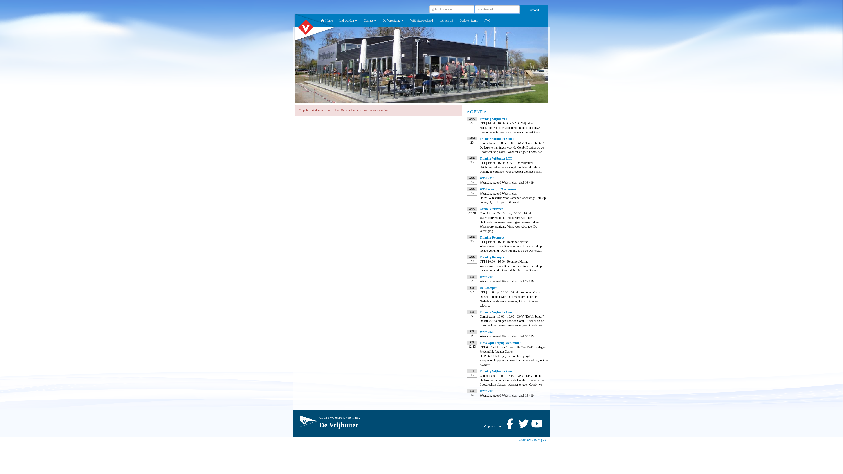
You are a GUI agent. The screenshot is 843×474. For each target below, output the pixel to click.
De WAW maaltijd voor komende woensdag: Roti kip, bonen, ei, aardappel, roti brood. (513, 200)
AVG (487, 20)
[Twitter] (523, 426)
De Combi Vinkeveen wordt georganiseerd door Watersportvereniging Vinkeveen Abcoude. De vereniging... (509, 227)
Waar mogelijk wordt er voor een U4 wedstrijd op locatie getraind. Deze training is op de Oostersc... (511, 248)
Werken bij (446, 20)
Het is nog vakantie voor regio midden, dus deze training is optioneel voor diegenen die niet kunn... (511, 130)
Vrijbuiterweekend (421, 20)
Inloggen (534, 9)
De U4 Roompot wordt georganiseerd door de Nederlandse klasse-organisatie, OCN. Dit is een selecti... (509, 301)
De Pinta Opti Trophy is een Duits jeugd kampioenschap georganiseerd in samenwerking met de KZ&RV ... (514, 360)
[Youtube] (537, 426)
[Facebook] (509, 426)
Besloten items (469, 20)
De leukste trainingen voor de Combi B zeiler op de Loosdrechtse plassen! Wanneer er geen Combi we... (512, 150)
